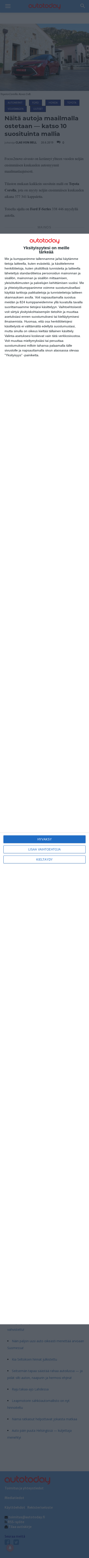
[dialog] (44, 779)
